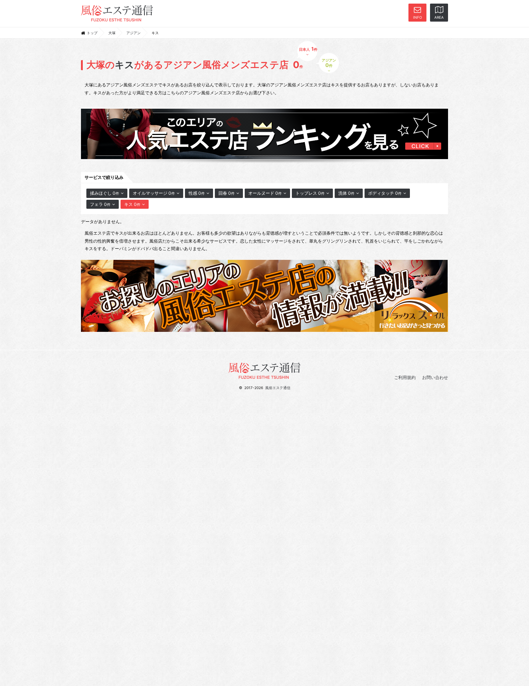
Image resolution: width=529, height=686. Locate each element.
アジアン (133, 33)
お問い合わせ (435, 377)
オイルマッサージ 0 (154, 193)
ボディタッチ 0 (385, 193)
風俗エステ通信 (277, 387)
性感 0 (197, 193)
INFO (417, 17)
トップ (92, 33)
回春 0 (226, 193)
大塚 (112, 33)
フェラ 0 (100, 204)
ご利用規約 (405, 377)
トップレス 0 (310, 193)
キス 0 (132, 204)
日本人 (307, 49)
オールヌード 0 (265, 193)
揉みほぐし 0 (104, 193)
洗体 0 (346, 193)
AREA (439, 17)
